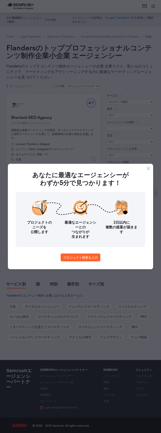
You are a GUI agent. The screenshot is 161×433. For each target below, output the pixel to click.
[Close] (148, 168)
